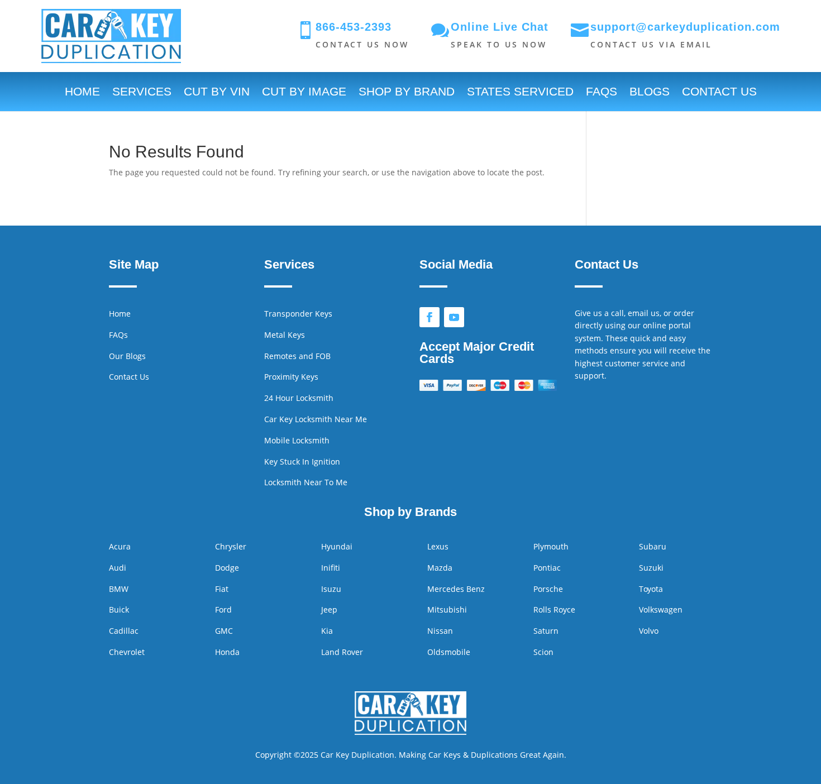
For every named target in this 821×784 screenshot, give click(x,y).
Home (82, 93)
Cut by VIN (217, 93)
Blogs (649, 93)
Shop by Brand (407, 93)
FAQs (601, 93)
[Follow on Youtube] (454, 317)
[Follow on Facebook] (429, 317)
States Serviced (520, 93)
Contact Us (719, 93)
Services (141, 93)
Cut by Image (304, 93)
